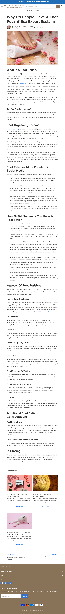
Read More (19, 506)
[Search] (58, 6)
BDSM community (43, 312)
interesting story (14, 129)
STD (21, 428)
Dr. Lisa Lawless (16, 26)
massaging (22, 83)
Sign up (25, 596)
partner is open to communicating (20, 231)
